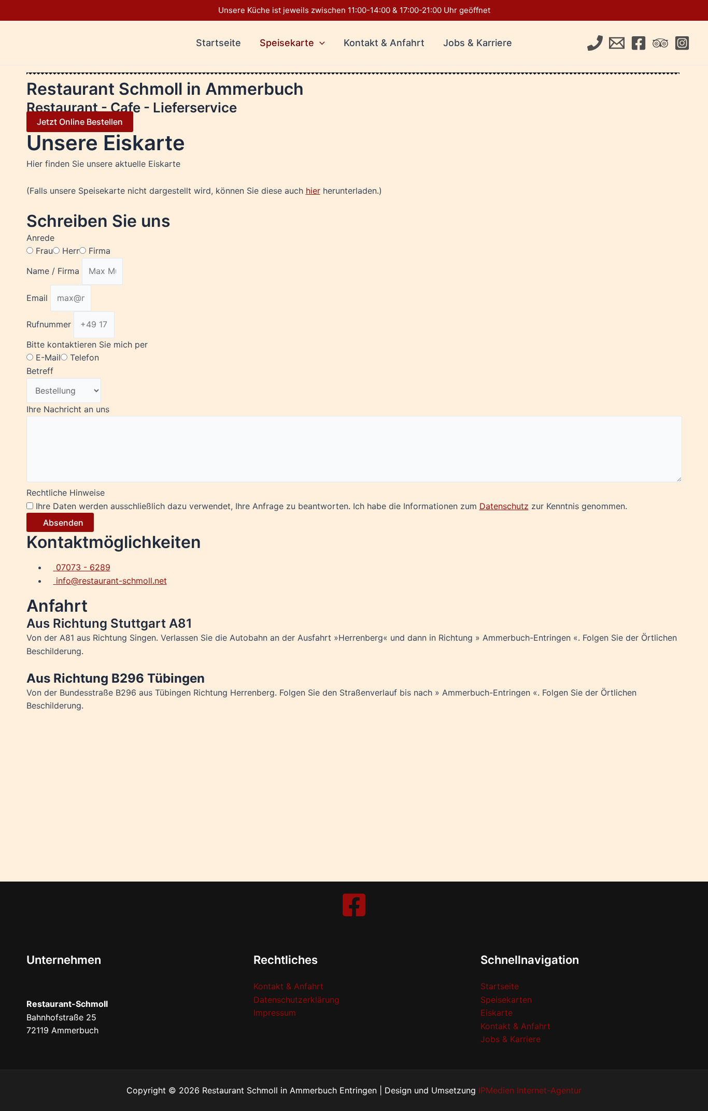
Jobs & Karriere (477, 42)
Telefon (84, 357)
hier (313, 190)
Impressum (274, 1012)
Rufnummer (50, 324)
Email (38, 298)
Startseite (218, 42)
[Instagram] (682, 43)
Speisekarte (287, 42)
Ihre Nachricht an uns (67, 409)
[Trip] (660, 43)
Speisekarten (506, 999)
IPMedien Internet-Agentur (530, 1090)
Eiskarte (496, 1012)
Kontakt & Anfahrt (384, 42)
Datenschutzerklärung (296, 999)
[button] (79, 121)
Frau (44, 251)
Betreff (39, 371)
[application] (319, 43)
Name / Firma (54, 271)
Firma (99, 251)
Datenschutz (504, 506)
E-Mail (48, 357)
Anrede (40, 238)
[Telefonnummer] (595, 43)
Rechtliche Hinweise (65, 492)
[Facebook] (638, 43)
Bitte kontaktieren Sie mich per (87, 344)
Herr (70, 251)
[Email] (617, 43)
